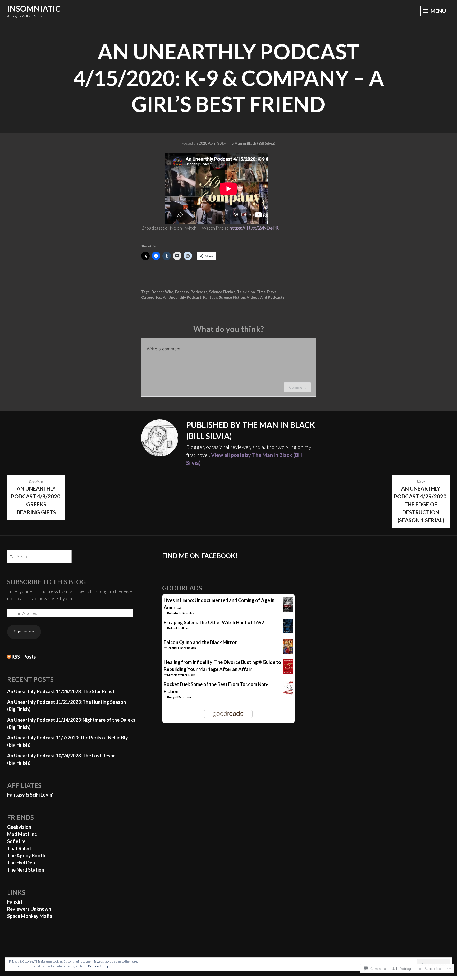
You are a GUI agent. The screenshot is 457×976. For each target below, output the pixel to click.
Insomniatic (34, 8)
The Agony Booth (26, 855)
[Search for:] (39, 556)
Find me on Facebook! (199, 555)
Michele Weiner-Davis (181, 674)
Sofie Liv (16, 841)
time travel (267, 291)
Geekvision (19, 827)
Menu (437, 11)
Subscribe (24, 632)
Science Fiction (222, 291)
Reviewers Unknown (29, 909)
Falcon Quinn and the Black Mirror (200, 642)
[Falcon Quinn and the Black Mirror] (288, 652)
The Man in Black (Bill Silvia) (251, 143)
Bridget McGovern (179, 697)
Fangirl (14, 902)
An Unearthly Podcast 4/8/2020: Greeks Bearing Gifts (36, 497)
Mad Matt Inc (22, 834)
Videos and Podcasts (266, 297)
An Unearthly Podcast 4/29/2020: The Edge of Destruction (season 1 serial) (421, 501)
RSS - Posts (24, 657)
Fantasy (182, 291)
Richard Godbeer (178, 628)
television (246, 291)
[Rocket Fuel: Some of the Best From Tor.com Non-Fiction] (288, 694)
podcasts (199, 291)
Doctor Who (162, 291)
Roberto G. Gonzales (180, 612)
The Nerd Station (25, 870)
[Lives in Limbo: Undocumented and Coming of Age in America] (288, 610)
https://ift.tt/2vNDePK (254, 228)
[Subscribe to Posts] (9, 657)
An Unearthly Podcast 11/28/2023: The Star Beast (61, 691)
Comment (297, 387)
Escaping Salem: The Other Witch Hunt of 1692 (214, 622)
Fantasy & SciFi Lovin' (30, 795)
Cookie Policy (98, 966)
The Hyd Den (21, 863)
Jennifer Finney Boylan (181, 647)
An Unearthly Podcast (182, 297)
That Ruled (19, 848)
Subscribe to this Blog (46, 582)
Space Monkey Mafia (29, 916)
